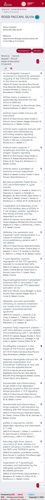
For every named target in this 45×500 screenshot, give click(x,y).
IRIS (13, 494)
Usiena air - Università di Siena (13, 9)
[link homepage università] (27, 3)
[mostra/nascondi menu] (43, 3)
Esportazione (23, 51)
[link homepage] (7, 3)
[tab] (6, 68)
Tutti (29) (37, 51)
